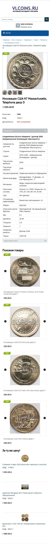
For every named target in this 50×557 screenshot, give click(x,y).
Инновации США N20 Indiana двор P (19, 439)
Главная (6, 40)
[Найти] (47, 19)
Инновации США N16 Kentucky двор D (20, 342)
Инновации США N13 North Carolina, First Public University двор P (24, 293)
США (36, 40)
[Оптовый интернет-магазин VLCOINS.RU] (25, 9)
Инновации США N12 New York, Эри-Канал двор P (24, 391)
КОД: (4, 118)
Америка (27, 40)
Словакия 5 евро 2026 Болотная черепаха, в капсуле (24, 464)
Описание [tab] (8, 131)
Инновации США (12, 43)
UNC (6, 53)
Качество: (6, 114)
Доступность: (7, 122)
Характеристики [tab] (10, 241)
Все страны (17, 40)
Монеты (43, 40)
